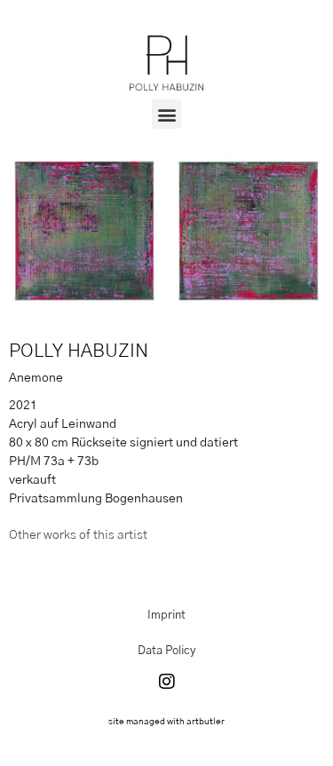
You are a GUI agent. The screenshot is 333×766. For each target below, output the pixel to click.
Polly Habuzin (78, 351)
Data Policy (166, 651)
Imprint (166, 615)
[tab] (78, 535)
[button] (166, 114)
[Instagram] (167, 681)
